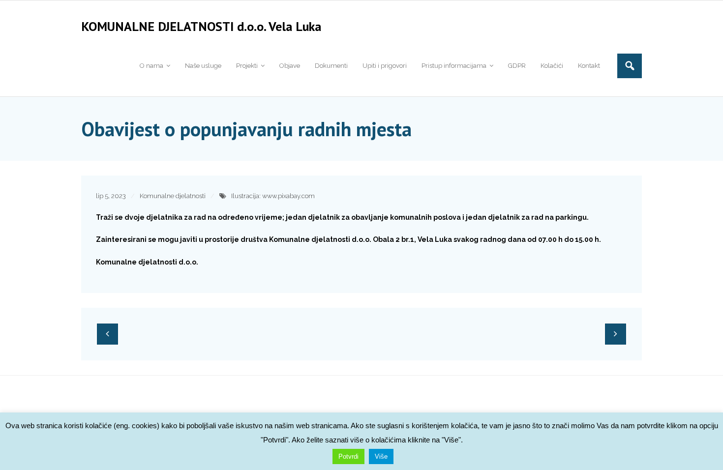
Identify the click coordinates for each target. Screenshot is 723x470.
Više (381, 456)
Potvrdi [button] (348, 456)
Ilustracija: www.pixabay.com (273, 196)
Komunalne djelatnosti (173, 196)
